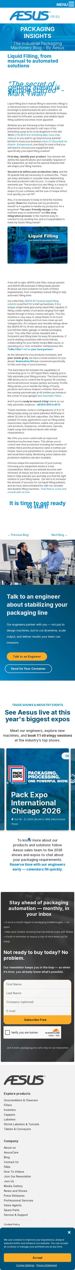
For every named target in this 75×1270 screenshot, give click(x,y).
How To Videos (14, 1171)
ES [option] (58, 16)
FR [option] (52, 16)
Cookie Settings (25, 1265)
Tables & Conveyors (17, 1129)
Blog (7, 1157)
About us (10, 1147)
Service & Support (16, 1214)
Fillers (8, 1105)
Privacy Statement (46, 1265)
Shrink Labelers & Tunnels (21, 1124)
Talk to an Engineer (27, 656)
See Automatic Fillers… (50, 395)
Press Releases (14, 1195)
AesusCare (11, 1152)
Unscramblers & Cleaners (21, 1100)
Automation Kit (25, 361)
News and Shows (15, 1190)
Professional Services (18, 1200)
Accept (37, 1257)
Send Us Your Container (28, 668)
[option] (52, 16)
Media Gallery (13, 1186)
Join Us (9, 1181)
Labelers (10, 1119)
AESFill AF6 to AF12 (48, 404)
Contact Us (11, 1162)
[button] (69, 1232)
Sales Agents (13, 1205)
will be (30, 349)
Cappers (9, 1114)
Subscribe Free (35, 1020)
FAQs (7, 1166)
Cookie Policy (12, 1224)
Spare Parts (11, 1210)
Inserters (10, 1109)
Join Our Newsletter (17, 1176)
